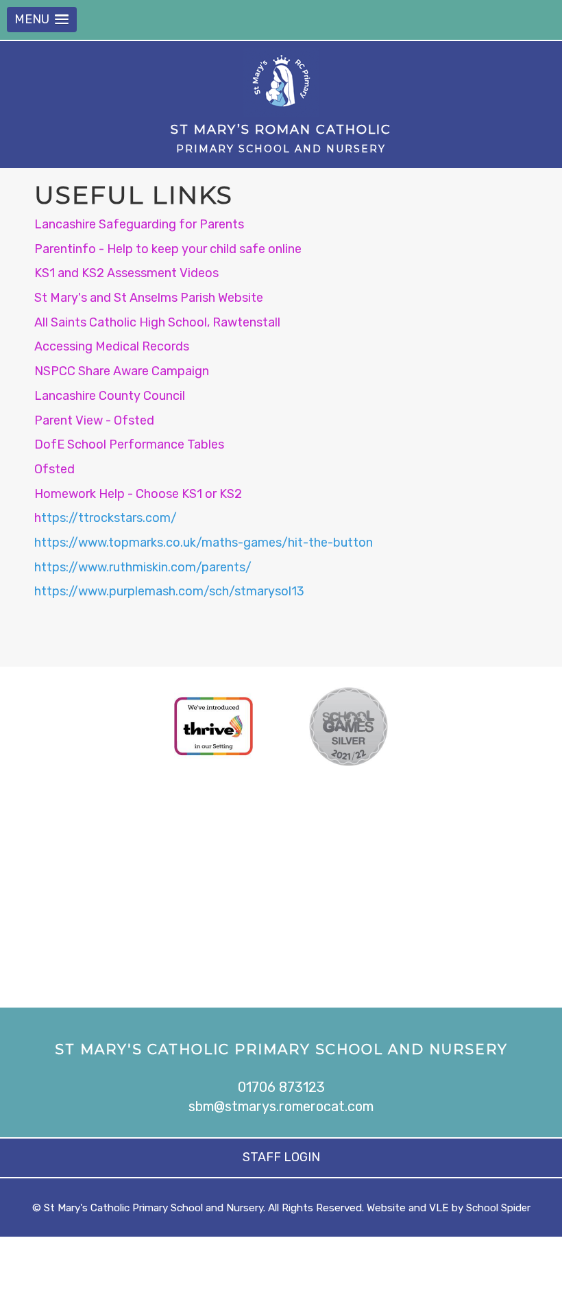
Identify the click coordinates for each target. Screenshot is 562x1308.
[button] (42, 19)
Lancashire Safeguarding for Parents (139, 224)
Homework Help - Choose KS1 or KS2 (138, 493)
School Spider (498, 1208)
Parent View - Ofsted (94, 420)
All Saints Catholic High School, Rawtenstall (157, 322)
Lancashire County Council (109, 395)
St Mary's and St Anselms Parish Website (148, 297)
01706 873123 (281, 1087)
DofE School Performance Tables (129, 444)
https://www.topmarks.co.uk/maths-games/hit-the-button (203, 542)
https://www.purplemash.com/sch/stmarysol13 (169, 591)
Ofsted (54, 469)
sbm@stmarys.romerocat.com (281, 1106)
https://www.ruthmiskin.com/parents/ (143, 567)
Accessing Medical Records (111, 346)
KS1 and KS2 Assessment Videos (126, 273)
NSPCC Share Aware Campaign (121, 371)
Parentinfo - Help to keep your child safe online (168, 249)
